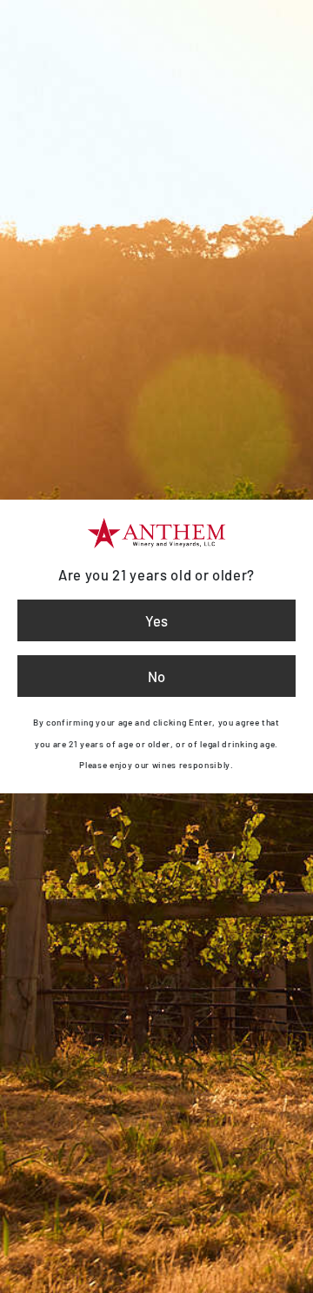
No (156, 676)
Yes (156, 620)
